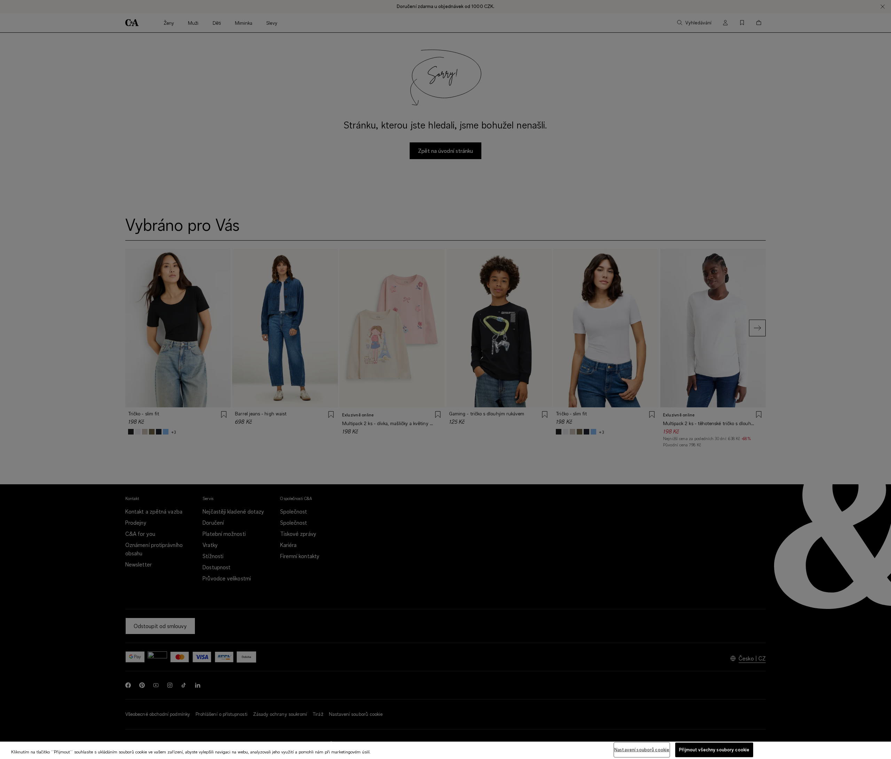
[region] (445, 750)
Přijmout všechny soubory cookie (714, 749)
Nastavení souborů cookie (641, 749)
